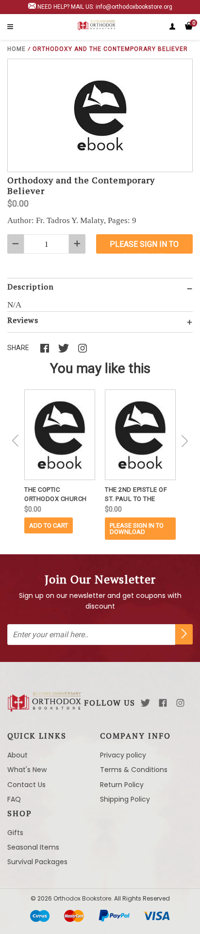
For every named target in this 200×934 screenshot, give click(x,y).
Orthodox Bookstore (82, 898)
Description (30, 286)
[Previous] (15, 441)
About (17, 755)
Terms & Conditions (133, 769)
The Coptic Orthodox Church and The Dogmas (55, 494)
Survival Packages (37, 862)
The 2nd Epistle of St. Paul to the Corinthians (136, 494)
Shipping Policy (125, 799)
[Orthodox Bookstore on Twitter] (145, 703)
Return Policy (122, 784)
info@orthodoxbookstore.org (134, 6)
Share (18, 348)
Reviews (22, 320)
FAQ (14, 799)
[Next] (184, 441)
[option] (59, 461)
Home (16, 49)
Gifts (15, 832)
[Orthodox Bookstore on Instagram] (180, 703)
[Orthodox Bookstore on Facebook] (163, 703)
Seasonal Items (33, 847)
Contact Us (26, 784)
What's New (27, 769)
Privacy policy (123, 755)
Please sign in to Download (137, 528)
